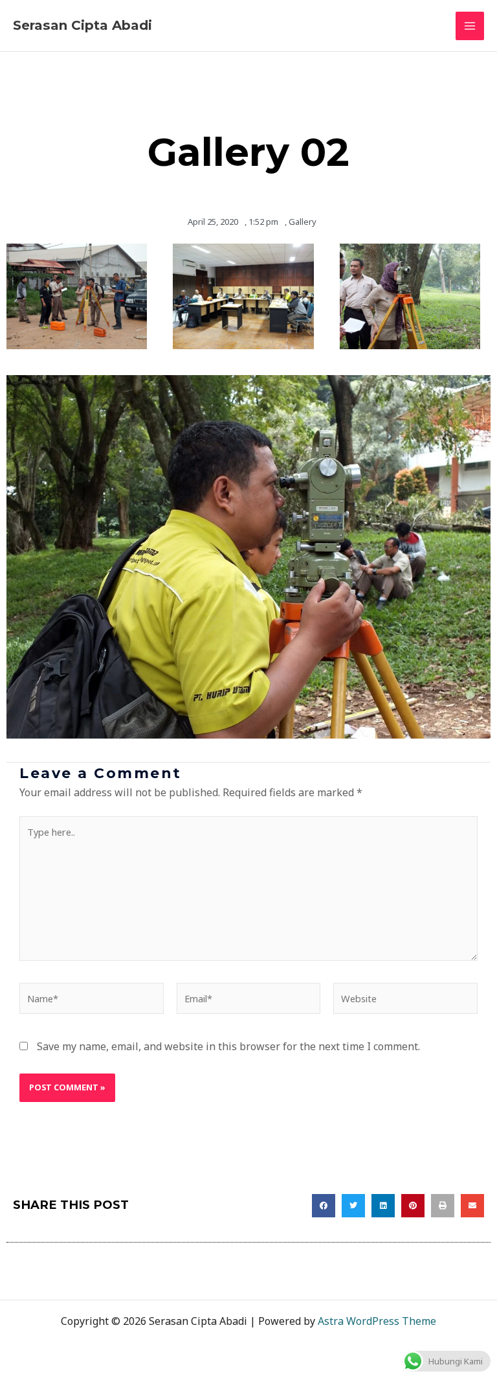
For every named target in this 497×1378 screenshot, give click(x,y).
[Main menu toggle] (470, 26)
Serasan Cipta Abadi (82, 25)
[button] (323, 1205)
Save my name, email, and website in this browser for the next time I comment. (228, 1046)
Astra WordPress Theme (377, 1321)
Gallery (302, 221)
